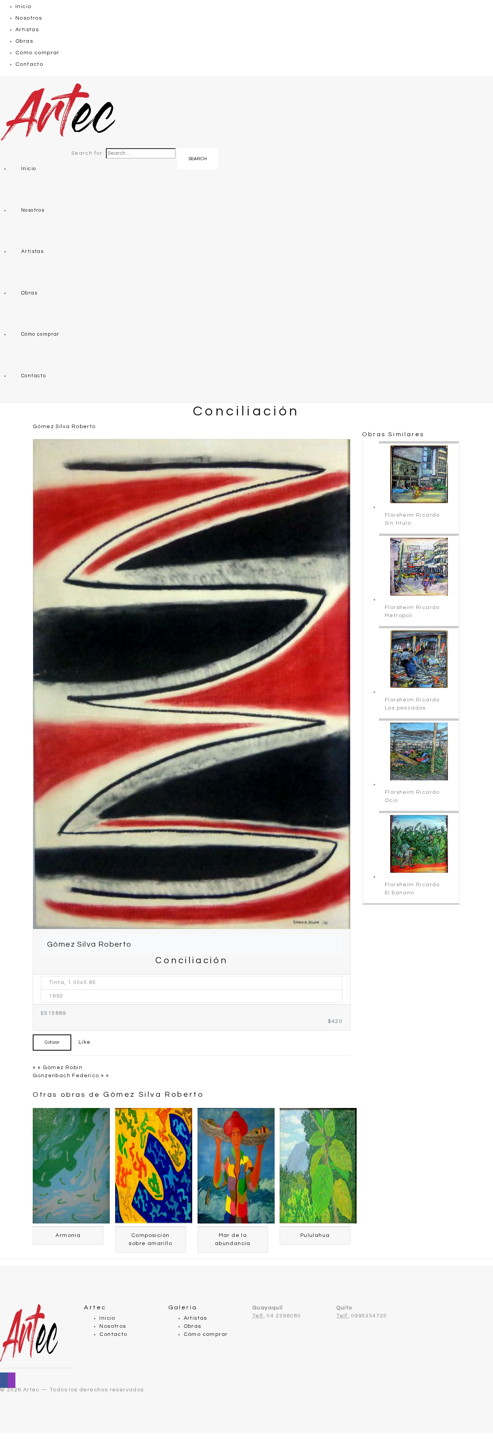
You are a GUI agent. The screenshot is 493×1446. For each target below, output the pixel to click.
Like (84, 1042)
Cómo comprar (37, 52)
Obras (24, 41)
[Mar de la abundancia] (236, 1165)
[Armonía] (71, 1165)
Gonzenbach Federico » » (71, 1075)
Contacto (29, 64)
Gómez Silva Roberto (64, 426)
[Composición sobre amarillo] (153, 1165)
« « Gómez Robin (57, 1067)
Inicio (23, 6)
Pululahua (315, 1235)
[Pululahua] (318, 1165)
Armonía (67, 1235)
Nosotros (28, 18)
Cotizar (52, 1042)
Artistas (27, 29)
